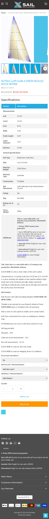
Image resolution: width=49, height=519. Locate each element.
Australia (23, 497)
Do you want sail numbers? (10, 355)
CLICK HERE (22, 255)
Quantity (4, 384)
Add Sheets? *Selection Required (11, 374)
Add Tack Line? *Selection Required (12, 365)
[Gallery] (24, 45)
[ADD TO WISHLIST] (3, 412)
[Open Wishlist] (45, 515)
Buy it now (24, 404)
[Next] (45, 68)
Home (3, 13)
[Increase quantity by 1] (21, 389)
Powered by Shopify (24, 515)
